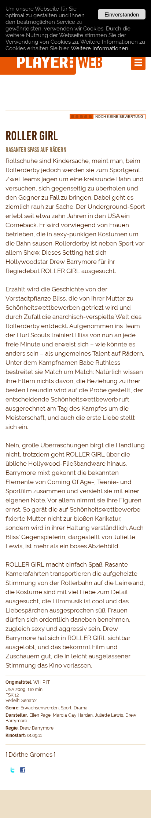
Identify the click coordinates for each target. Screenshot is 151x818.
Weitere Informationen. (100, 48)
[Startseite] (60, 61)
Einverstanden (121, 14)
